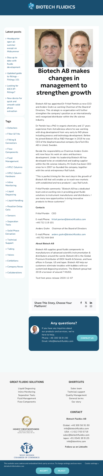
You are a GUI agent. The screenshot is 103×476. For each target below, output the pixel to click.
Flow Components (27, 401)
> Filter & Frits (12, 133)
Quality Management (76, 395)
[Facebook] (81, 302)
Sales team (76, 388)
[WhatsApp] (86, 306)
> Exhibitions (11, 260)
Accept (44, 470)
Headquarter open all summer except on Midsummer (13, 45)
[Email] (91, 306)
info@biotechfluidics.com (61, 341)
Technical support (76, 391)
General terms (76, 398)
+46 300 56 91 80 (58, 337)
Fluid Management (26, 398)
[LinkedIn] (91, 302)
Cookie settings (91, 463)
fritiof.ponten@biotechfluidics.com (69, 219)
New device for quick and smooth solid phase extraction (14, 105)
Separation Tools (26, 395)
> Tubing (9, 248)
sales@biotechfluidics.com (76, 435)
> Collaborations (13, 272)
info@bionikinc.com (76, 441)
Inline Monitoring (26, 391)
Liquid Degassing (26, 388)
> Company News (14, 266)
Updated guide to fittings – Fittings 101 (14, 76)
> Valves (9, 254)
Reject (61, 470)
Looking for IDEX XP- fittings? (12, 89)
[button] (87, 338)
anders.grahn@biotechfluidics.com (69, 234)
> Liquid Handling (14, 200)
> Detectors (11, 127)
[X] (86, 302)
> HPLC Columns (13, 167)
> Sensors (10, 215)
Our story (76, 401)
